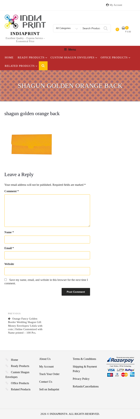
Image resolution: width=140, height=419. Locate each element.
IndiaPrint (25, 33)
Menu (72, 49)
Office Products (114, 57)
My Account (116, 5)
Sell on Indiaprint (49, 389)
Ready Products (31, 57)
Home (9, 57)
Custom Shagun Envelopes (72, 57)
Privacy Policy (81, 378)
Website (9, 264)
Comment (11, 191)
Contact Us (45, 381)
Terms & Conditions (84, 358)
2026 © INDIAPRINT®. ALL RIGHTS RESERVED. (70, 413)
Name (9, 232)
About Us (44, 358)
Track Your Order (49, 374)
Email (9, 248)
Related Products (20, 65)
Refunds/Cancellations (86, 386)
